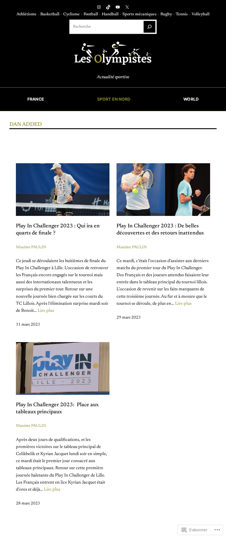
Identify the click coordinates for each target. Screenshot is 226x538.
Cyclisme (72, 14)
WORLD (191, 99)
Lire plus (46, 311)
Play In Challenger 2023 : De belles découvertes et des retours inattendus (160, 230)
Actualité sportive (113, 77)
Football (91, 14)
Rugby (166, 14)
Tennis (182, 14)
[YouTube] (117, 7)
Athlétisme (26, 14)
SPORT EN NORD (114, 99)
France (35, 99)
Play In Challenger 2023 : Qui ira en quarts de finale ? (58, 230)
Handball (110, 14)
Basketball (50, 14)
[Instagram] (99, 7)
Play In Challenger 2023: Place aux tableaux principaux (57, 408)
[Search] (149, 27)
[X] (127, 7)
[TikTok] (108, 7)
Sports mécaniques (139, 14)
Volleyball (201, 14)
